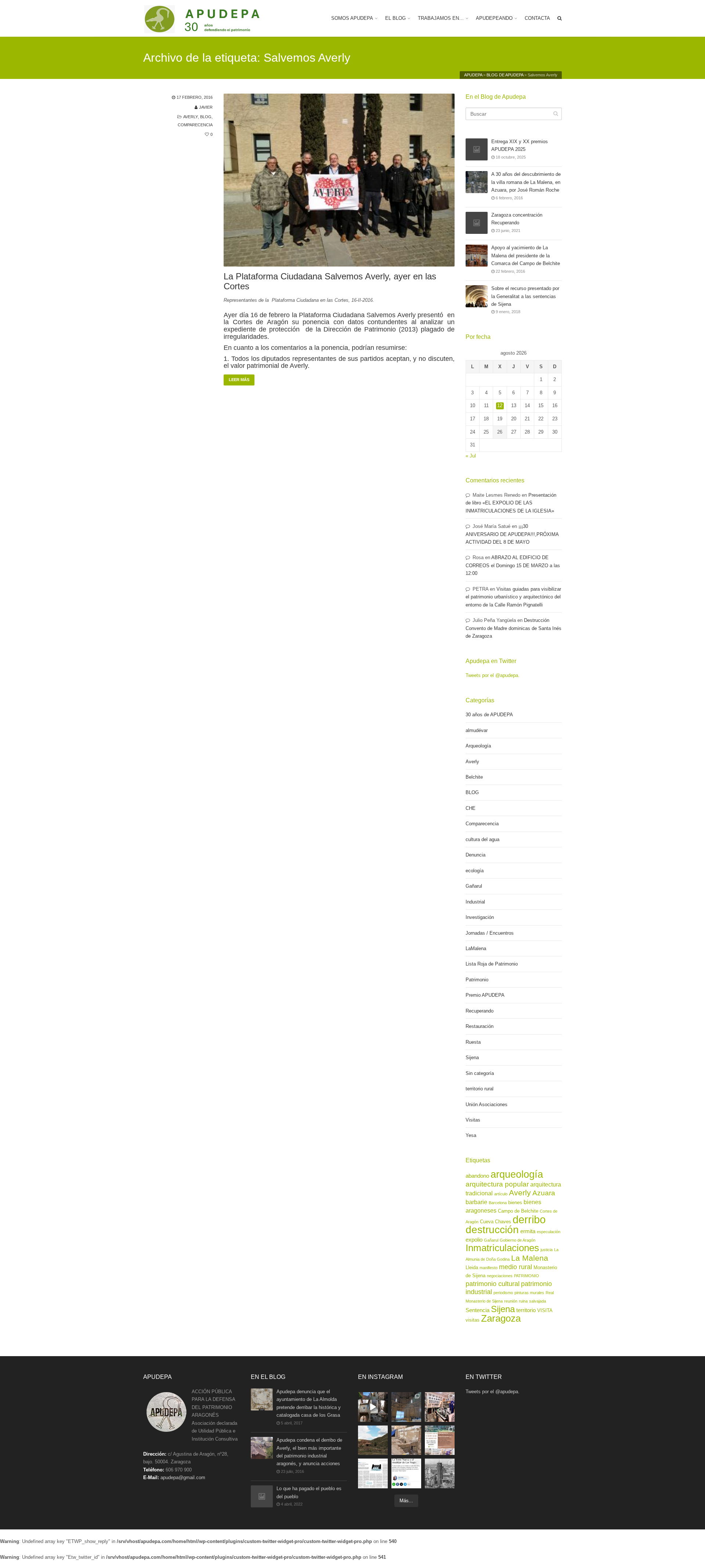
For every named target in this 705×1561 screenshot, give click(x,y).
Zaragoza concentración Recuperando (516, 218)
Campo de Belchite (518, 1211)
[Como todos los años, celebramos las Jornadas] (440, 1440)
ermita (527, 1231)
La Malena (529, 1258)
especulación (548, 1231)
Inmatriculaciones (502, 1247)
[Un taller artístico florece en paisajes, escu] (440, 1407)
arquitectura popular (497, 1184)
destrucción (492, 1229)
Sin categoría (480, 1073)
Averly (190, 117)
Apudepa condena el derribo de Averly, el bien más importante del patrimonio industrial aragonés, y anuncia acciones (309, 1451)
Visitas (473, 1120)
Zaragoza (501, 1318)
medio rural (515, 1267)
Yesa (471, 1135)
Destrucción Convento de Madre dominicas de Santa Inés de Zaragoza (513, 628)
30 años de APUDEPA (489, 714)
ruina (523, 1301)
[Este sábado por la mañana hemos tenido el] (406, 1407)
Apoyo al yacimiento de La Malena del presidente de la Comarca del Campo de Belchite (525, 255)
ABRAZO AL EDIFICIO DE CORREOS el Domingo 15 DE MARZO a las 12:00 (513, 565)
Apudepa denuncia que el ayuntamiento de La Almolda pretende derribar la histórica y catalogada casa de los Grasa (308, 1403)
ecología (475, 870)
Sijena (472, 1057)
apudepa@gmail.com (182, 1477)
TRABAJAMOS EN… (441, 18)
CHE (471, 808)
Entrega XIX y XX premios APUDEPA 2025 (519, 145)
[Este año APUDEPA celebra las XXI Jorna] (373, 1440)
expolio (474, 1240)
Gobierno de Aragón (517, 1240)
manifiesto (489, 1267)
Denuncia (475, 855)
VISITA (545, 1310)
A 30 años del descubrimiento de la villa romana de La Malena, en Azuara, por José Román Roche (526, 182)
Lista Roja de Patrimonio (492, 964)
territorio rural (480, 1088)
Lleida (472, 1267)
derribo (529, 1219)
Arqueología (478, 746)
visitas (473, 1320)
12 (499, 405)
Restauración (480, 1026)
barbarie (476, 1202)
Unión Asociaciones (486, 1104)
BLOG (206, 117)
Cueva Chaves (495, 1221)
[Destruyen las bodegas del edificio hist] (406, 1440)
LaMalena (476, 948)
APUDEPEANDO (494, 18)
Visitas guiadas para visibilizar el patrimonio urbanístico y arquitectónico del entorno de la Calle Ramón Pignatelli (513, 597)
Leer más (239, 379)
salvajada (537, 1301)
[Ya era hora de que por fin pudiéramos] (440, 1473)
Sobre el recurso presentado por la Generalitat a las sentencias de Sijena (525, 296)
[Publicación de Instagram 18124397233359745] (373, 1407)
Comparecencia (195, 125)
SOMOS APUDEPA (352, 18)
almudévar (477, 730)
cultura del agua (482, 839)
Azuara (543, 1193)
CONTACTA (537, 18)
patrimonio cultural (493, 1283)
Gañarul (474, 886)
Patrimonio (477, 979)
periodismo (503, 1292)
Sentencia (477, 1310)
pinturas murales (529, 1292)
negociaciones (500, 1276)
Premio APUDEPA (485, 995)
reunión (510, 1301)
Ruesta (473, 1042)
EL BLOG (395, 18)
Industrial (475, 902)
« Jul (471, 456)
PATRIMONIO (526, 1276)
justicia (546, 1249)
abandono (477, 1176)
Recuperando (480, 1011)
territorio (526, 1310)
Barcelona (498, 1202)
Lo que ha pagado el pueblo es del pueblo (308, 1492)
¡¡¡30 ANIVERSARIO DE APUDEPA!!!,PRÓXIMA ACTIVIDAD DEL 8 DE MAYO (512, 534)
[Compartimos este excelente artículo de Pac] (406, 1473)
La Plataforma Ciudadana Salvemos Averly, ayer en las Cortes (330, 281)
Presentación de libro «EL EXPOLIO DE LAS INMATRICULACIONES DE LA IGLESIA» (511, 503)
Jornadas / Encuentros (490, 933)
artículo (500, 1194)
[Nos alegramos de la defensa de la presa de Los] (373, 1473)
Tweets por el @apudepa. (493, 675)
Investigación (480, 917)
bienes (515, 1202)
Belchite (474, 777)
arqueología (517, 1174)
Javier (206, 107)
